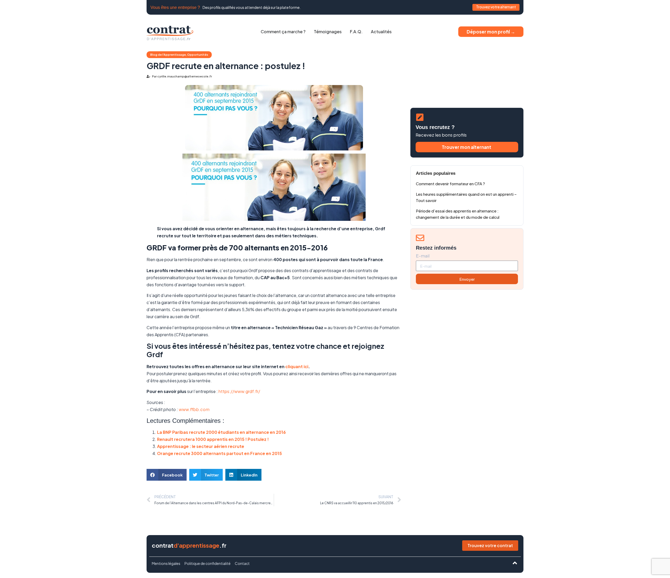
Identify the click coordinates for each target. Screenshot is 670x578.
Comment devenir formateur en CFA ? (450, 183)
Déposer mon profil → (491, 32)
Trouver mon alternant (467, 147)
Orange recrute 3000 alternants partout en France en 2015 (219, 453)
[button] (167, 475)
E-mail (422, 256)
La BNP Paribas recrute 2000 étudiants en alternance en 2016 (221, 432)
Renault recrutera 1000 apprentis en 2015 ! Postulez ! (213, 439)
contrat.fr (189, 545)
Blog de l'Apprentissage (168, 54)
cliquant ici (296, 366)
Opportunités (197, 54)
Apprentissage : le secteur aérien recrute (200, 446)
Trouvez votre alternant (496, 6)
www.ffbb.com (194, 409)
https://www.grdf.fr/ (239, 391)
